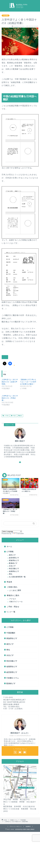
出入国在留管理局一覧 (17, 577)
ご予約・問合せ (13, 607)
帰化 (10, 574)
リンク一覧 (10, 612)
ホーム (9, 546)
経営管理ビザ (14, 558)
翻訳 (21, 415)
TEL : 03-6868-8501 (11, 707)
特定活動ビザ (14, 568)
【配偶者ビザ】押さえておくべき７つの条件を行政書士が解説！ (28, 382)
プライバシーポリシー (16, 826)
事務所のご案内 (13, 595)
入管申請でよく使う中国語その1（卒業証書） (10, 398)
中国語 (14, 415)
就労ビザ (12, 555)
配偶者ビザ (13, 563)
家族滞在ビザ (14, 560)
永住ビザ (12, 566)
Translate (20, 533)
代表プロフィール (16, 601)
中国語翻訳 (5, 15)
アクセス (12, 599)
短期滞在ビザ (14, 571)
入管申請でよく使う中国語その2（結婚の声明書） (10, 382)
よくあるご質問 (15, 590)
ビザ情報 (6, 415)
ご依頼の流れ (12, 587)
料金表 (9, 582)
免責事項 (28, 826)
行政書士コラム (12, 678)
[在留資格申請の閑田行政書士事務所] (20, 9)
